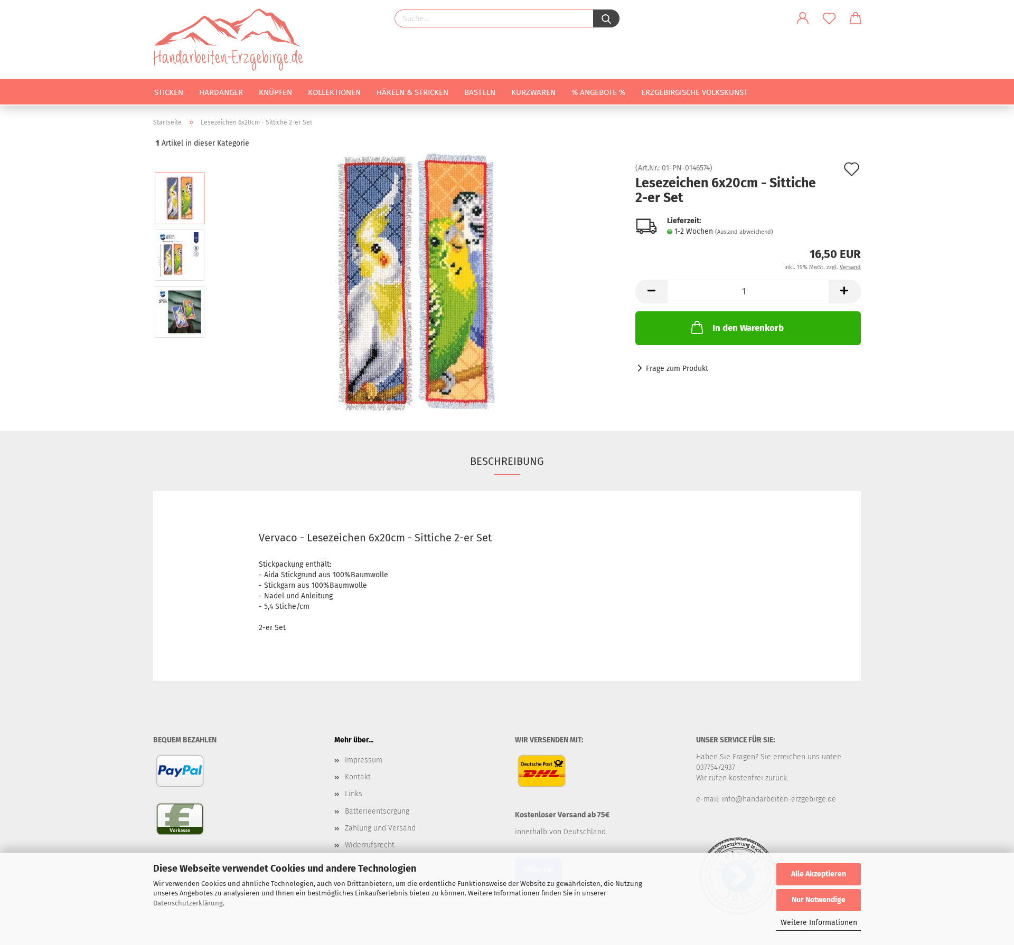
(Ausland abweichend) (744, 231)
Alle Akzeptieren (818, 874)
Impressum (363, 760)
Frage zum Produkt (677, 368)
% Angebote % (598, 92)
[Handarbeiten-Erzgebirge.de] (232, 39)
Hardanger (221, 92)
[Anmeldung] (803, 18)
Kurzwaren (533, 92)
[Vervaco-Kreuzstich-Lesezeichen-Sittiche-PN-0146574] (416, 283)
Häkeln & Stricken (412, 92)
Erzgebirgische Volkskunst (694, 92)
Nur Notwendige (819, 899)
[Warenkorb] (855, 18)
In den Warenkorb (748, 327)
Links (353, 793)
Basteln (479, 92)
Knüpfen (275, 92)
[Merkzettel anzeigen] (829, 18)
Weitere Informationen (819, 922)
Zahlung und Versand (380, 828)
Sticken (168, 92)
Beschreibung (507, 461)
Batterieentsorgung (377, 811)
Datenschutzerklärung (188, 903)
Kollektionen (334, 92)
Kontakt (358, 776)
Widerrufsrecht (370, 845)
